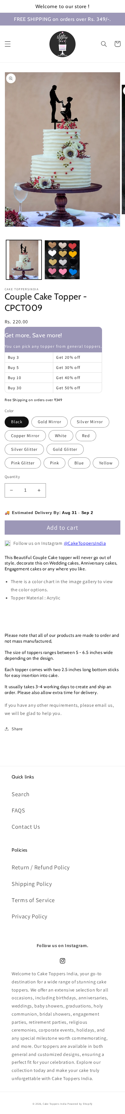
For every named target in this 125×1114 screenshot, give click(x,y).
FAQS (18, 810)
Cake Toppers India (55, 1104)
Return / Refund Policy (41, 867)
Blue (79, 463)
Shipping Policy (32, 884)
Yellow (105, 463)
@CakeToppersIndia (85, 543)
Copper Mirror (25, 435)
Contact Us (26, 826)
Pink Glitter (23, 463)
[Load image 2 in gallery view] (62, 260)
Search (21, 794)
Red (86, 435)
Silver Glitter (24, 449)
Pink (54, 463)
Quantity (12, 476)
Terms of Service (33, 900)
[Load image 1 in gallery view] (24, 260)
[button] (7, 44)
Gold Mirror (50, 421)
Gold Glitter (65, 449)
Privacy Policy (29, 916)
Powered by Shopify (79, 1104)
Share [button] (17, 728)
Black (16, 421)
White (61, 435)
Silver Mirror (90, 421)
